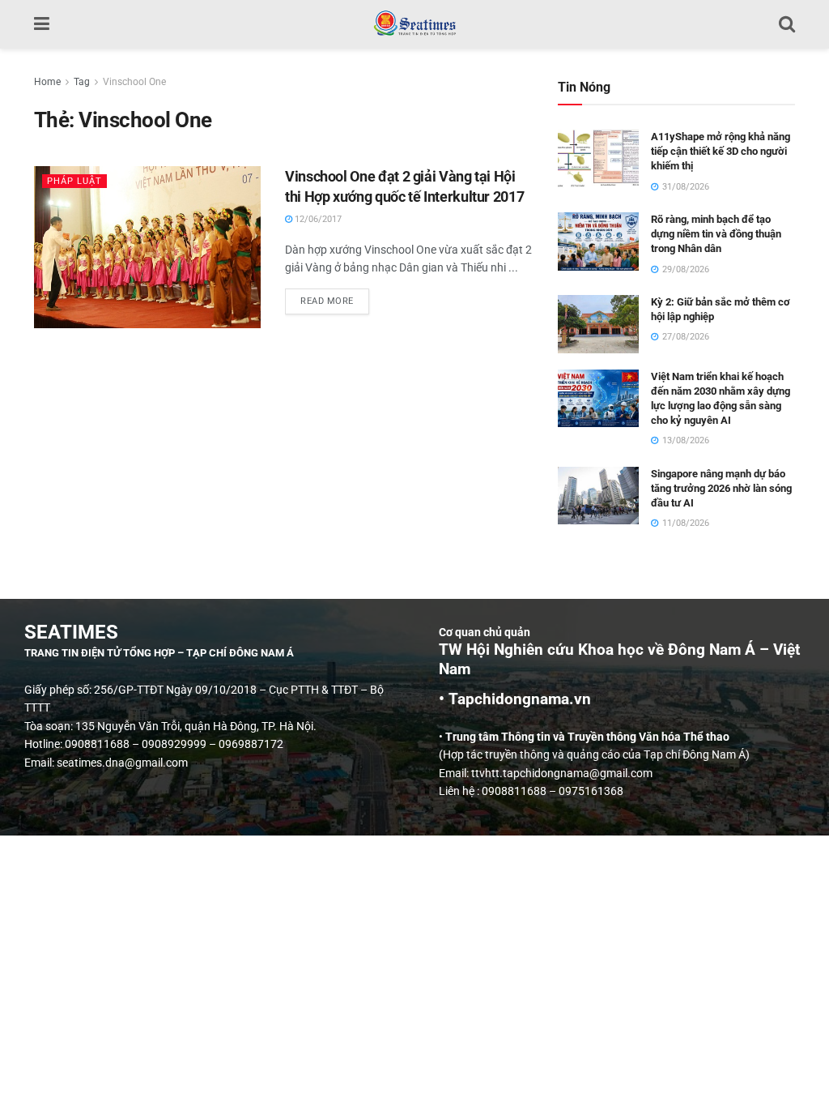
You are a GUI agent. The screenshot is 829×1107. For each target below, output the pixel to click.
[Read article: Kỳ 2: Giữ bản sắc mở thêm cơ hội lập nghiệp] (598, 324)
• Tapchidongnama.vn (515, 699)
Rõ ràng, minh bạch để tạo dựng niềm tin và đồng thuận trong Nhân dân (716, 233)
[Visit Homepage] (414, 24)
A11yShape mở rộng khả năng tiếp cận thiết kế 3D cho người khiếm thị (720, 151)
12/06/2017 (317, 219)
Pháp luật (74, 181)
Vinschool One (134, 82)
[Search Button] (787, 24)
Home (47, 82)
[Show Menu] (41, 24)
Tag (82, 82)
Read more (334, 297)
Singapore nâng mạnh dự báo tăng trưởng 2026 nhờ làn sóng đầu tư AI (721, 488)
